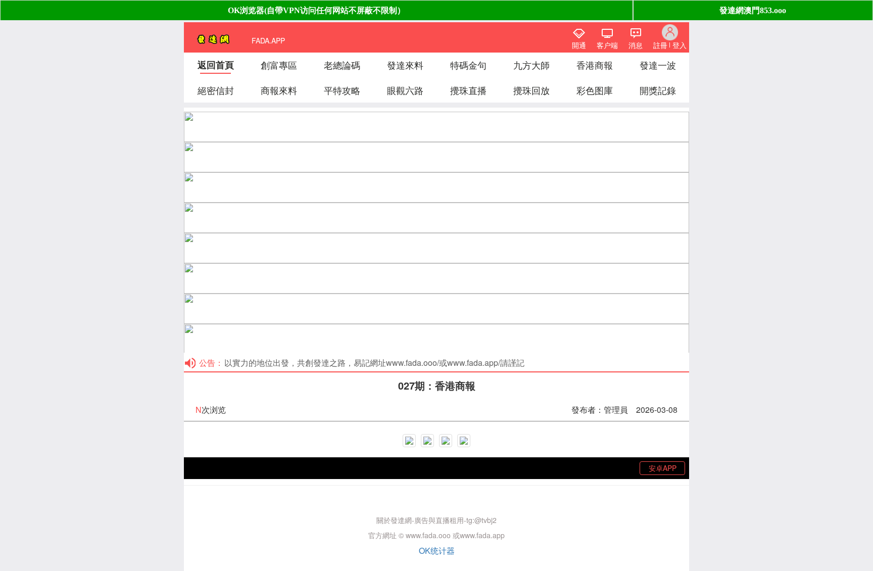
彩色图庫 (594, 90)
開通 (579, 45)
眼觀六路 (405, 90)
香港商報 (594, 64)
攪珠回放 (531, 90)
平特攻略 (342, 90)
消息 (635, 45)
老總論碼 (342, 64)
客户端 (607, 45)
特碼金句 (468, 64)
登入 (679, 45)
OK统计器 (437, 550)
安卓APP (662, 468)
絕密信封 (216, 90)
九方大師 (531, 64)
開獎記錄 (658, 90)
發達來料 (405, 64)
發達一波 (658, 64)
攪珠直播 (468, 90)
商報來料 (279, 90)
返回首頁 (216, 64)
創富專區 (279, 64)
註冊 (660, 45)
